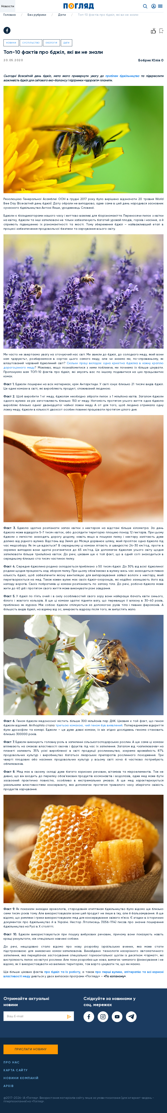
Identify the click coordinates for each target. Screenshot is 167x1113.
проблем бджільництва (122, 76)
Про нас (11, 1062)
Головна (9, 14)
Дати (62, 14)
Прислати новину (31, 1049)
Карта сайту (15, 1070)
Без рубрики (37, 14)
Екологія (51, 43)
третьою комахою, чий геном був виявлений (88, 725)
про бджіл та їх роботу (62, 972)
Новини (11, 43)
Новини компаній (21, 1078)
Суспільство (31, 43)
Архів (8, 1086)
